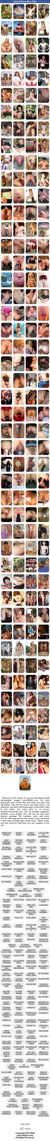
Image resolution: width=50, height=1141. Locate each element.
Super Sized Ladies (18, 1048)
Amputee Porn (31, 992)
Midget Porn (19, 1008)
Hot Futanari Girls (43, 919)
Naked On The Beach (43, 940)
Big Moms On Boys (31, 1048)
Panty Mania (18, 906)
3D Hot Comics (31, 1093)
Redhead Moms (19, 951)
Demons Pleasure (18, 1060)
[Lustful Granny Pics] (6, 723)
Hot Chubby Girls (18, 962)
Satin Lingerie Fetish (11, 1067)
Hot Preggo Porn (18, 870)
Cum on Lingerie (19, 980)
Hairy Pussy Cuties (31, 967)
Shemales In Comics (31, 1042)
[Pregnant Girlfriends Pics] (18, 555)
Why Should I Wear (31, 980)
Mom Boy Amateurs (43, 877)
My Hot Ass (6, 1036)
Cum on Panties (18, 926)
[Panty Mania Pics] (31, 639)
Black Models (6, 1003)
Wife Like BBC (31, 906)
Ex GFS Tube (19, 955)
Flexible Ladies (19, 1037)
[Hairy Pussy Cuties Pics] (43, 538)
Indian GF (6, 1020)
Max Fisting (43, 997)
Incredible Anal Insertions (6, 968)
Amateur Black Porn (6, 951)
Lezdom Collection (43, 1042)
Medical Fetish (12, 946)
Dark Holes (31, 900)
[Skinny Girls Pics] (31, 773)
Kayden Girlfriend (31, 1037)
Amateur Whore (7, 906)
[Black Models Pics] (43, 672)
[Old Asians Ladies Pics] (43, 739)
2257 (22, 1128)
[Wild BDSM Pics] (6, 622)
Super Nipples (6, 940)
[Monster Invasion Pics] (18, 572)
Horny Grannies (31, 834)
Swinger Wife (19, 877)
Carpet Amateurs (43, 951)
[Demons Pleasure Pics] (43, 656)
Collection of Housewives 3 (31, 850)
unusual (29, 798)
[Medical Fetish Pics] (31, 555)
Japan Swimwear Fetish (6, 1015)
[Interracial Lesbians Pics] (43, 773)
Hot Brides (6, 882)
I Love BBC (43, 905)
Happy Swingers (6, 926)
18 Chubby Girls (18, 935)
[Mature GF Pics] (18, 773)
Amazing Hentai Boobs (43, 1086)
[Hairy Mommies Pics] (6, 605)
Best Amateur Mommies (7, 842)
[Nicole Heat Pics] (6, 756)
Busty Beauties (19, 1073)
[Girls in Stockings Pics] (18, 639)
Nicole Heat (43, 1060)
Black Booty (43, 1093)
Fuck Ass (19, 918)
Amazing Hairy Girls (31, 974)
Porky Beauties (6, 974)
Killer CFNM (43, 979)
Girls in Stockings (31, 1060)
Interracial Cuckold (31, 1014)
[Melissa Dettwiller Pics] (25, 790)
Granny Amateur (31, 863)
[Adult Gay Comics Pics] (6, 656)
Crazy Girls (18, 900)
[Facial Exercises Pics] (6, 588)
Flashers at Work (43, 992)
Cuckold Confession (43, 985)
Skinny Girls (43, 848)
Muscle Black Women (25, 1106)
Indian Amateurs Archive (6, 1094)
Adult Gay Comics (18, 974)
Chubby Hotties (38, 895)
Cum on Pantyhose (43, 1008)
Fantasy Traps (18, 1113)
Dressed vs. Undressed (43, 1003)
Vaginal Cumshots (6, 857)
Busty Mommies (43, 911)
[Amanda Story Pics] (43, 572)
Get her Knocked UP (31, 1053)
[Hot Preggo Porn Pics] (31, 706)
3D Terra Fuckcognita (25, 946)
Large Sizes (6, 869)
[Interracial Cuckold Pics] (18, 622)
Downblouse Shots (12, 895)
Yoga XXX (6, 1085)
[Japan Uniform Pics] (18, 605)
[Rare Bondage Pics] (18, 538)
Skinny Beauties (19, 1014)
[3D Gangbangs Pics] (31, 672)
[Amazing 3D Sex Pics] (43, 639)
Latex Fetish (19, 1032)
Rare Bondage (19, 857)
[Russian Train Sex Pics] (18, 739)
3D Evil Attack (19, 1053)
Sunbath (31, 1007)
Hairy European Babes (6, 1079)
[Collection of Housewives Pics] (31, 588)
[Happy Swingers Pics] (43, 588)
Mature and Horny (18, 863)
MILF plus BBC (38, 946)
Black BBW (6, 1072)
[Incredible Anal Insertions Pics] (43, 605)
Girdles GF (43, 882)
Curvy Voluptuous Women (6, 864)
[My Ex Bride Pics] (18, 672)
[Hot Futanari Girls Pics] (31, 756)
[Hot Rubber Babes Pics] (18, 756)
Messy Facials (43, 841)
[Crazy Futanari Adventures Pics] (31, 605)
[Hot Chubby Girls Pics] (6, 773)
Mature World (6, 992)
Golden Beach (31, 956)
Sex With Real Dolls (6, 980)
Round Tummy (19, 998)
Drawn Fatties (6, 918)
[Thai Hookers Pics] (43, 706)
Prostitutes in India (43, 1021)
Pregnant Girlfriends (31, 1021)
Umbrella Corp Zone (43, 1053)
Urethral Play (43, 1026)
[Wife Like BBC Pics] (6, 739)
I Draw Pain (31, 984)
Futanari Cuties (6, 956)
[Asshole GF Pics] (31, 572)
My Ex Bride (43, 973)
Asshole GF (6, 876)
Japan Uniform (6, 1032)
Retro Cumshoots (31, 882)
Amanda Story (6, 911)
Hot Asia (43, 1036)
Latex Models (25, 1100)
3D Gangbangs (24, 1066)
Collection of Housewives (43, 835)
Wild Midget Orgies (43, 967)
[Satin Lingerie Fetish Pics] (31, 538)
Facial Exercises (43, 857)
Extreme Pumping (43, 935)
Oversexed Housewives (6, 998)
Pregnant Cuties (43, 956)
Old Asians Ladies (19, 1003)
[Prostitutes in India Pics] (31, 689)
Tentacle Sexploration (13, 1105)
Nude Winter (31, 1078)
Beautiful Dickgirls (31, 1113)
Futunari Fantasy (19, 1021)
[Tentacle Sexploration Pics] (43, 723)
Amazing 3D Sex (44, 1048)
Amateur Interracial (31, 951)
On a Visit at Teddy (43, 900)
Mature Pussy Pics (31, 877)
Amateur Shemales (6, 1113)
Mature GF (31, 856)
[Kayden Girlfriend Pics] (31, 723)
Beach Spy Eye (43, 863)
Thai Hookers (19, 1026)
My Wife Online (18, 992)
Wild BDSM (43, 1031)
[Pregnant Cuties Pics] (43, 555)
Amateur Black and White (31, 912)
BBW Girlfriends (18, 967)
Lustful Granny (18, 940)
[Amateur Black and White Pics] (18, 706)
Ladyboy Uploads (6, 1048)
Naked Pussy (19, 834)
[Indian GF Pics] (6, 555)
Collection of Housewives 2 (31, 927)
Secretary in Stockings (19, 1079)
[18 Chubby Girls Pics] (31, 622)
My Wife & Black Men (6, 848)
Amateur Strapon (7, 962)
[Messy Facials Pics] (43, 622)
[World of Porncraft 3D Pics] (6, 639)
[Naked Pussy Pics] (6, 672)
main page (25, 1124)
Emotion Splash (31, 1073)
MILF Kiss (31, 939)
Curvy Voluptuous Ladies (43, 927)
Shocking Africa (6, 935)
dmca (28, 1128)
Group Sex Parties (6, 834)
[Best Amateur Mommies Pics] (31, 739)
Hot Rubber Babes (37, 1100)
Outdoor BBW (6, 985)
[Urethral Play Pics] (6, 689)
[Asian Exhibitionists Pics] (18, 656)
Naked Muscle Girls (6, 1054)
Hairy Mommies (11, 890)
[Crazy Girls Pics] (31, 656)
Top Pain (6, 1025)
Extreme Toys (43, 962)
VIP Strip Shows (6, 900)
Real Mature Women (18, 849)
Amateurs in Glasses (31, 962)
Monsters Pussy (31, 841)
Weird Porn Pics (39, 890)
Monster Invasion (19, 1086)
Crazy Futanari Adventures (43, 1114)
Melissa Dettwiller (31, 1086)
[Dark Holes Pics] (18, 689)
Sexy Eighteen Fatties (19, 986)
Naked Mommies (31, 870)
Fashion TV (43, 1013)
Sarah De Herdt (31, 1032)
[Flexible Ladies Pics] (18, 588)
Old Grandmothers (25, 890)
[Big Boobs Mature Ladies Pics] (43, 756)
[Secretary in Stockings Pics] (6, 572)
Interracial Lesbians (43, 1078)
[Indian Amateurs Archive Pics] (18, 723)
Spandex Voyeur (6, 1060)
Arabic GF (31, 1025)
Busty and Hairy (19, 911)
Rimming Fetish (31, 1003)
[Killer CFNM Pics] (6, 706)
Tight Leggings (13, 1100)
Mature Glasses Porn (19, 842)
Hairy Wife (31, 918)
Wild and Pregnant (6, 1042)
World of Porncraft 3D (38, 1106)
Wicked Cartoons (31, 998)
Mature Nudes (31, 935)
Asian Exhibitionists (25, 895)
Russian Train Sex (6, 1008)
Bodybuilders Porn (37, 1066)
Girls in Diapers (43, 1073)
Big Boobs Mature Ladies (43, 871)
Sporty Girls (19, 1042)
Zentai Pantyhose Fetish (19, 1094)
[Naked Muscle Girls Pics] (43, 689)
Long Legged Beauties (19, 883)
